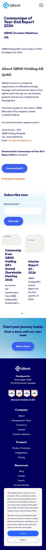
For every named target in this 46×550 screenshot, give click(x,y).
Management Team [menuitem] (21, 420)
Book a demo (23, 346)
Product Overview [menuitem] (21, 448)
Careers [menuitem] (21, 429)
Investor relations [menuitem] (21, 434)
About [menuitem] (21, 415)
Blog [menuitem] (21, 471)
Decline (23, 540)
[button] (22, 313)
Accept (23, 533)
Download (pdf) (14, 168)
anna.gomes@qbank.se (19, 140)
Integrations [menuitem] (21, 452)
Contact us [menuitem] (21, 425)
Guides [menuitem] (21, 475)
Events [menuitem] (21, 480)
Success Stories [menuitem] (21, 485)
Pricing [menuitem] (21, 457)
